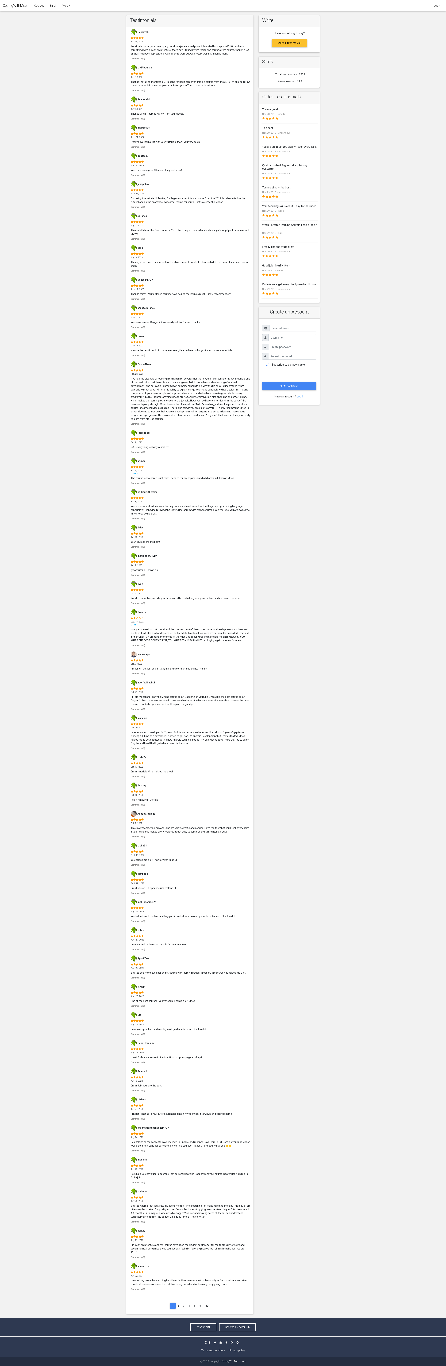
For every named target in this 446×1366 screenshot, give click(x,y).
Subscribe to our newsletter (289, 364)
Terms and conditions (213, 1350)
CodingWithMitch (16, 5)
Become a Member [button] (235, 1327)
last (207, 1305)
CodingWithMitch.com (233, 1361)
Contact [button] (202, 1327)
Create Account (289, 386)
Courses (39, 5)
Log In (300, 396)
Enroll (53, 5)
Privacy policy (237, 1350)
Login (437, 5)
